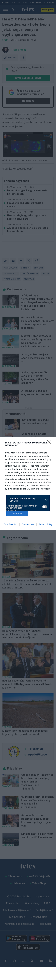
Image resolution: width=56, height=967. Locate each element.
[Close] (50, 443)
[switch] (44, 506)
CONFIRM (17, 513)
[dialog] (28, 483)
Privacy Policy (45, 524)
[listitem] (26, 499)
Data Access (28, 524)
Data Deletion (10, 524)
